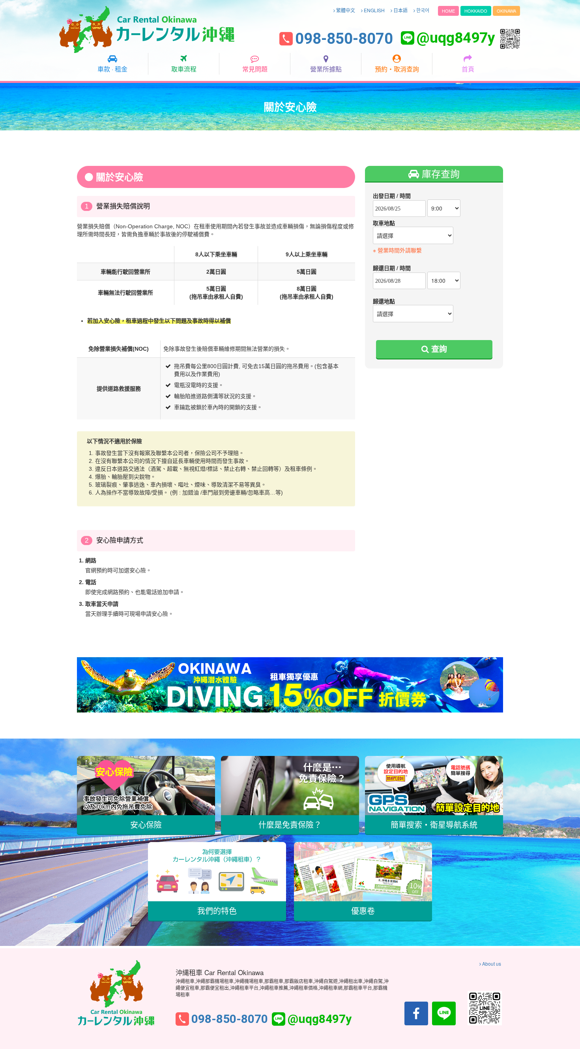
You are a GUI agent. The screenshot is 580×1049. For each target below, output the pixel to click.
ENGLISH (374, 10)
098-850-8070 (344, 39)
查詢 (438, 348)
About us (491, 963)
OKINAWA (506, 11)
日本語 (400, 10)
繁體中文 (345, 10)
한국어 (422, 10)
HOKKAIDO (475, 11)
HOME (448, 11)
